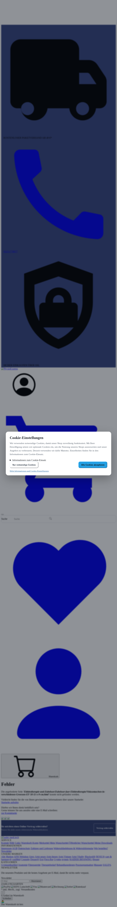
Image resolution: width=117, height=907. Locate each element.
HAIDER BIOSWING (80, 859)
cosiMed (16, 859)
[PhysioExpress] (58, 370)
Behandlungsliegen (66, 865)
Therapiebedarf (48, 865)
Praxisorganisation (84, 865)
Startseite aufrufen (10, 802)
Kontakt (5, 843)
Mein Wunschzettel (59, 843)
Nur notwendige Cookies (24, 465)
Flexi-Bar (48, 859)
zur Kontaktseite (9, 813)
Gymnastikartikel (9, 865)
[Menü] (2, 514)
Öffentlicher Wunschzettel (82, 843)
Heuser (95, 859)
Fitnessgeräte (34, 865)
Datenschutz (24, 848)
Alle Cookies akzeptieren (93, 465)
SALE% (107, 865)
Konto (35, 843)
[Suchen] (50, 518)
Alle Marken (7, 856)
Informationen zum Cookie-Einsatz (29, 460)
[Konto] (24, 395)
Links (18, 843)
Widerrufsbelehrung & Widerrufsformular (73, 848)
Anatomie (23, 865)
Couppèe (25, 859)
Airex (31, 856)
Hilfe (12, 843)
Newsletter (6, 851)
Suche (4, 519)
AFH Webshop (21, 856)
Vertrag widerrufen (104, 828)
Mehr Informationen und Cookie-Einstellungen (29, 471)
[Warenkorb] (58, 511)
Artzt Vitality (78, 856)
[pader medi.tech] (10, 837)
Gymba (57, 859)
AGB (15, 848)
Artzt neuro (40, 856)
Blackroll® (90, 856)
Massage (98, 865)
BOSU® (100, 856)
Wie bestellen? (101, 848)
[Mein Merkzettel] (58, 637)
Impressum (6, 848)
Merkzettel (44, 843)
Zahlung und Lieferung (42, 848)
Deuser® (34, 859)
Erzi (42, 859)
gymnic (65, 859)
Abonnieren (36, 881)
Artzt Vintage (64, 856)
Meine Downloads (103, 843)
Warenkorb (26, 843)
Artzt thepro (52, 856)
